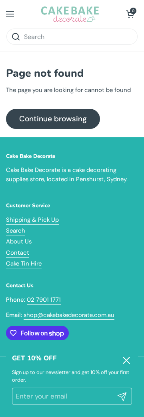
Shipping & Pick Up (32, 220)
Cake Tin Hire (24, 264)
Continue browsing (53, 119)
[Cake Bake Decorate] (70, 14)
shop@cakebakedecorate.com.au (69, 315)
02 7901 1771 (44, 300)
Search (15, 231)
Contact (17, 253)
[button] (130, 14)
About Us (19, 241)
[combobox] (72, 37)
